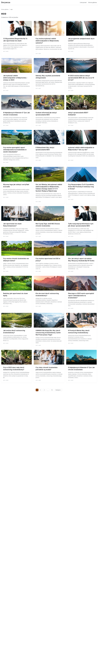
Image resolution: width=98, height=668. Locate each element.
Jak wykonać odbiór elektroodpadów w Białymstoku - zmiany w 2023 (15, 78)
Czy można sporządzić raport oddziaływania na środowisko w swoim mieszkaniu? (14, 150)
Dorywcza (5, 2)
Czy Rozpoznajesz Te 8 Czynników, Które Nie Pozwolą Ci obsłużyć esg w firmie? (81, 187)
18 (52, 390)
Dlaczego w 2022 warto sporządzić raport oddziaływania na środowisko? (81, 296)
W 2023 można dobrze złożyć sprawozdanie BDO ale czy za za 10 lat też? (81, 78)
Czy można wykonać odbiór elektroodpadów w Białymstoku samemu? (47, 41)
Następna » (58, 390)
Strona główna (92, 2)
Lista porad (83, 2)
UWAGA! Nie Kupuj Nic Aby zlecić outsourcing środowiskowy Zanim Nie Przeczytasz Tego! (48, 333)
